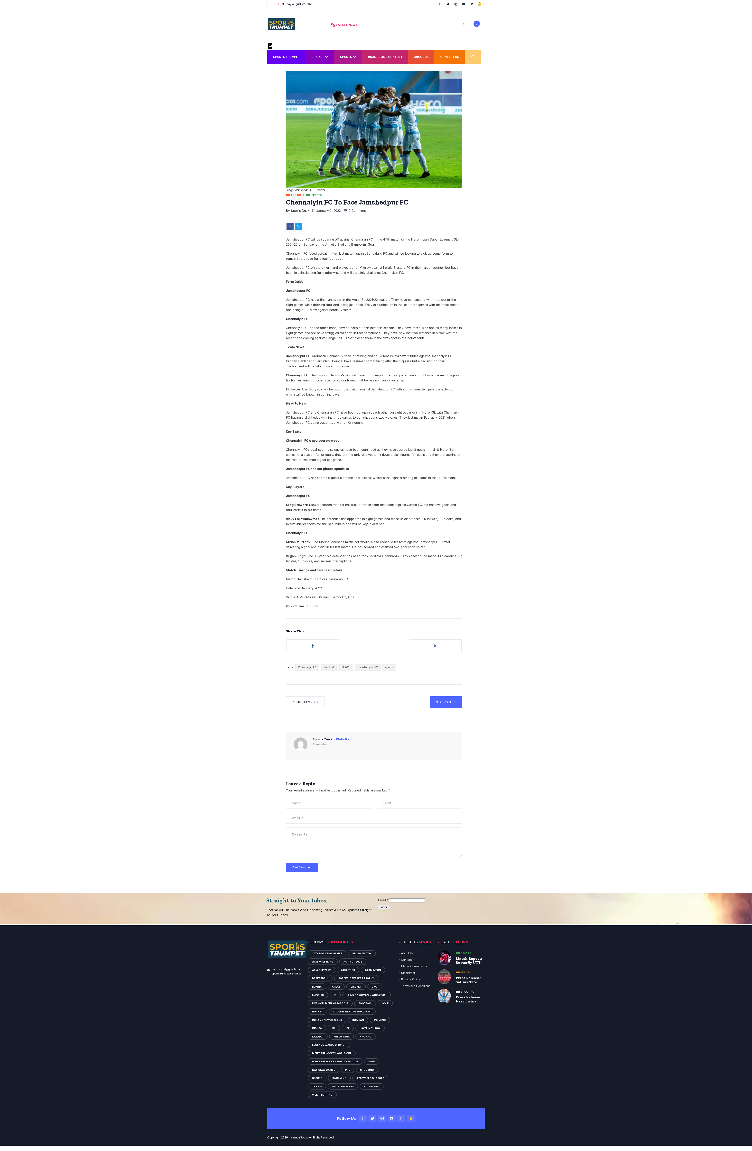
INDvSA (317, 1028)
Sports (346, 57)
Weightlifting (322, 1094)
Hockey (317, 1011)
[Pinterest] (401, 1118)
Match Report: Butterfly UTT (469, 960)
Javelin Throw (370, 1028)
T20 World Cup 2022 (370, 1078)
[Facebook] (363, 1118)
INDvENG (380, 1020)
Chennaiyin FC (307, 667)
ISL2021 (346, 667)
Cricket (317, 57)
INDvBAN (358, 1020)
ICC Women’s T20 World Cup (352, 1011)
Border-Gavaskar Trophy (356, 978)
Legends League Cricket (329, 1044)
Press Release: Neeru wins (468, 999)
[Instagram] (382, 1118)
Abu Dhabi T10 (361, 953)
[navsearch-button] (270, 46)
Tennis (317, 1086)
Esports (318, 994)
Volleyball (372, 1086)
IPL (334, 1028)
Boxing (317, 986)
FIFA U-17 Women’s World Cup (366, 994)
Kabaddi (317, 1036)
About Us (421, 57)
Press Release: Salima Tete (468, 980)
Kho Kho (365, 1036)
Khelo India (342, 1036)
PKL (347, 1069)
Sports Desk (300, 211)
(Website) (342, 739)
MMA (371, 1061)
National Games (323, 1069)
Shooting (367, 1069)
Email (383, 900)
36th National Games (327, 953)
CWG (375, 986)
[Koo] (411, 1118)
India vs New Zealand (327, 1020)
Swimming (339, 1078)
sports (389, 667)
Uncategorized (343, 1086)
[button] (463, 24)
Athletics (348, 970)
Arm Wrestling (322, 961)
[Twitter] (372, 1118)
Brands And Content (385, 57)
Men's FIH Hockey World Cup (331, 1053)
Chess (336, 986)
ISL (348, 1028)
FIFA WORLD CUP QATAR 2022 (330, 1003)
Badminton (373, 970)
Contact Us (449, 57)
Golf (385, 1003)
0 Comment (357, 211)
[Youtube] (392, 1118)
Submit (384, 907)
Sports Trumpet (286, 57)
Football (329, 667)
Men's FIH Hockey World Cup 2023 (335, 1061)
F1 (335, 994)
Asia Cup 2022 (352, 961)
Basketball (320, 978)
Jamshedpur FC (368, 667)
